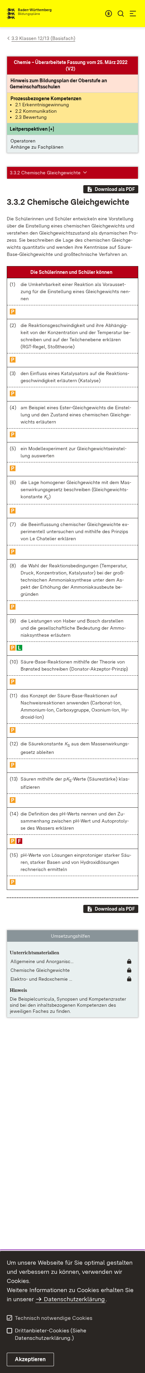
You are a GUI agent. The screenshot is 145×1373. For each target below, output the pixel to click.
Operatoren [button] (22, 141)
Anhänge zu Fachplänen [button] (36, 147)
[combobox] (108, 13)
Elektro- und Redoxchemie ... (41, 979)
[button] (32, 129)
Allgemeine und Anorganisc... (42, 961)
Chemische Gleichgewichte (40, 970)
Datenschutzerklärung (74, 1299)
